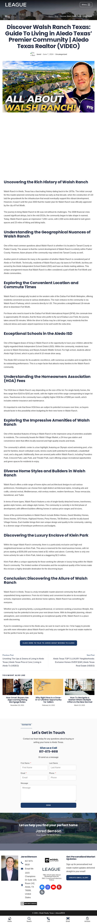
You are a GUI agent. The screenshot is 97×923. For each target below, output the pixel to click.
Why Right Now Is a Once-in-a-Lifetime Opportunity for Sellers (48, 700)
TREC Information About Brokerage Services (51, 875)
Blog (56, 16)
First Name (25, 763)
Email (23, 773)
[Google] (42, 892)
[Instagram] (47, 887)
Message (24, 783)
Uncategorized (61, 54)
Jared (39, 54)
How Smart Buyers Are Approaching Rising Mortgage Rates (17, 700)
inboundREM (60, 913)
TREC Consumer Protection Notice (52, 879)
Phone (52, 773)
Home (50, 16)
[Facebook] (42, 887)
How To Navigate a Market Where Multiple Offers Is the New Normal (79, 700)
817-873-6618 (48, 752)
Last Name (53, 763)
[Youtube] (53, 887)
